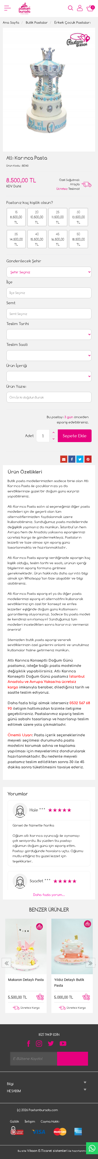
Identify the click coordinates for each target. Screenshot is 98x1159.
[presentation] (7, 963)
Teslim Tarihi (17, 323)
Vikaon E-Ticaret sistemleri (47, 1151)
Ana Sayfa (11, 22)
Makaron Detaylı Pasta (26, 979)
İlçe (9, 282)
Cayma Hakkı (50, 1121)
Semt (10, 303)
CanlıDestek (92, 1148)
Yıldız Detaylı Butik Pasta (69, 982)
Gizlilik (14, 1121)
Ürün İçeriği (16, 365)
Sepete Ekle (75, 435)
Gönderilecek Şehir (23, 261)
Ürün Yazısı (16, 386)
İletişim (30, 1121)
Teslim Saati (17, 344)
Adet (29, 435)
